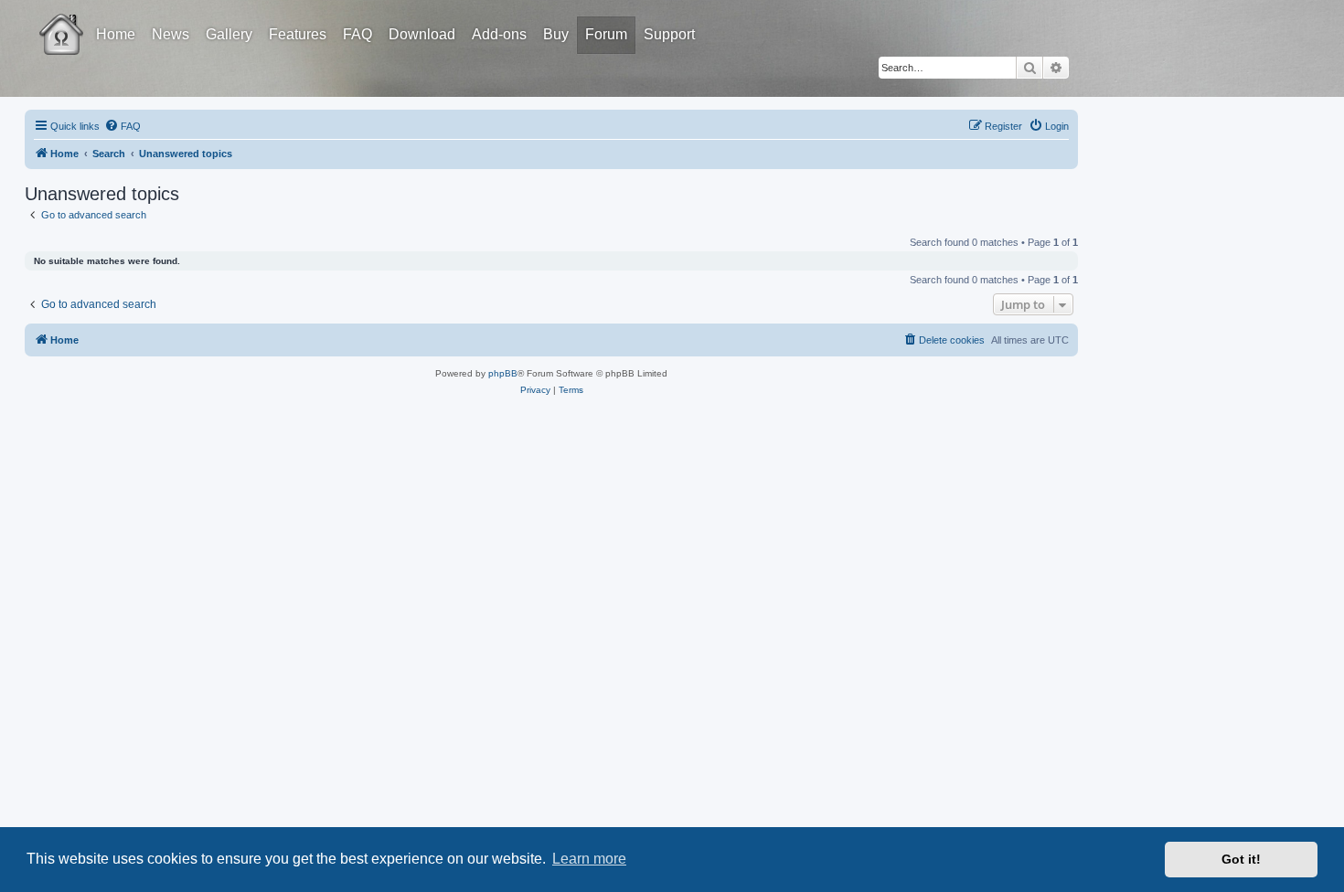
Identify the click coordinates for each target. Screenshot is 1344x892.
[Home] (77, 21)
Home (115, 34)
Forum (606, 34)
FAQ (357, 34)
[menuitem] (122, 126)
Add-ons (499, 34)
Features (297, 34)
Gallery (229, 34)
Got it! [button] (1241, 859)
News (170, 34)
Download (422, 34)
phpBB (502, 373)
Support (669, 34)
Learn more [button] (589, 858)
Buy (556, 34)
